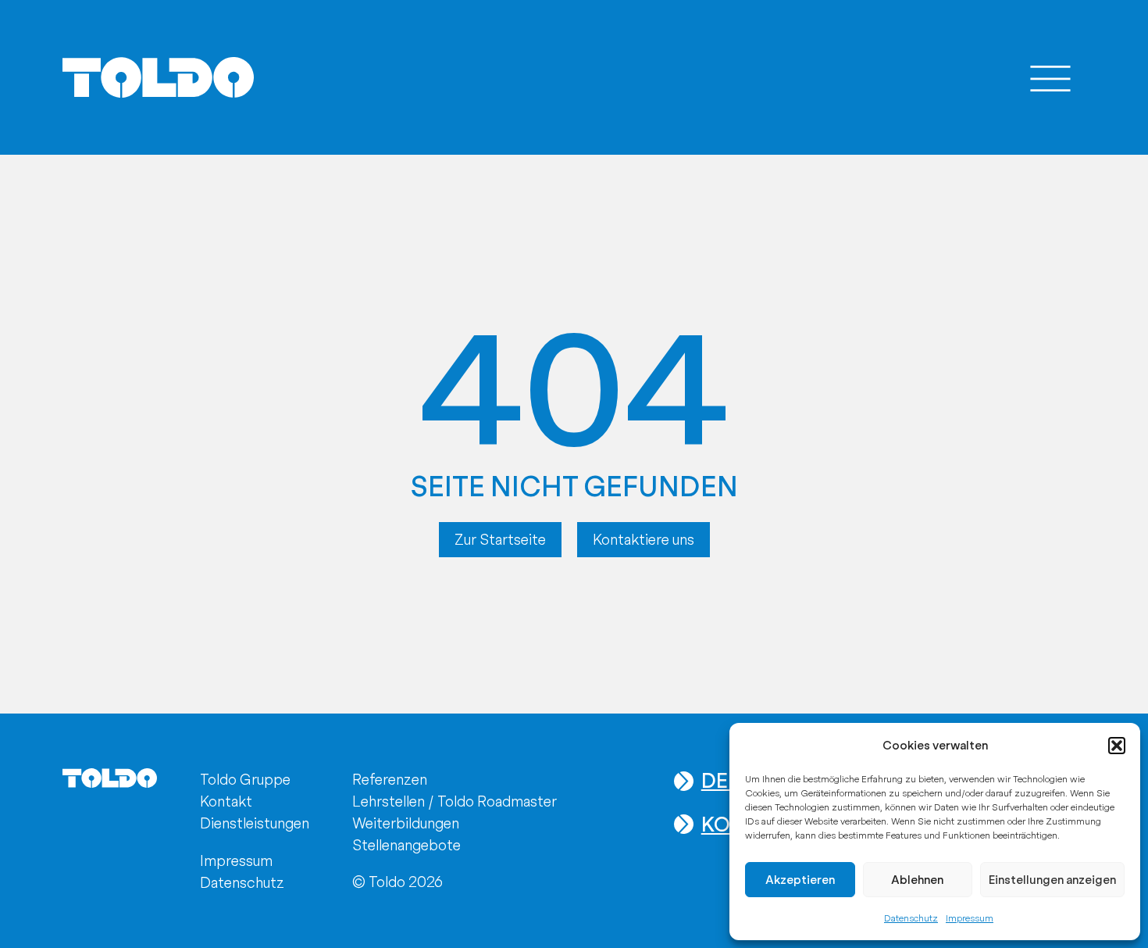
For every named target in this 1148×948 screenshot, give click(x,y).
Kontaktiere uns (643, 540)
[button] (1117, 745)
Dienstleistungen (254, 823)
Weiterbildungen (405, 823)
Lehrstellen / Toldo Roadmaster (454, 801)
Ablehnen (917, 880)
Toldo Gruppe (245, 780)
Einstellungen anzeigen (1052, 880)
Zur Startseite (500, 540)
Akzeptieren (800, 880)
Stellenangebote (406, 845)
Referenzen (389, 780)
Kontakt (226, 801)
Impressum (969, 918)
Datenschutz (911, 918)
